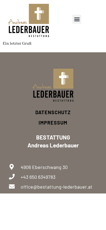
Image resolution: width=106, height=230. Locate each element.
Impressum (53, 123)
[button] (76, 19)
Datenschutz (53, 112)
